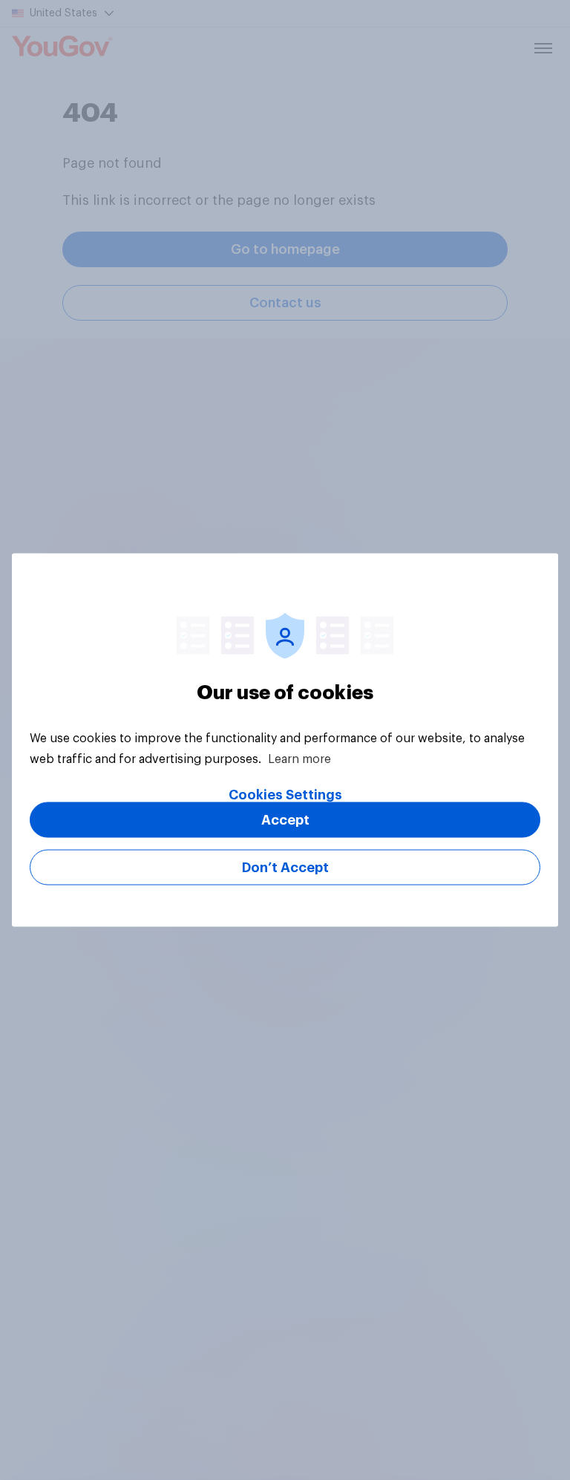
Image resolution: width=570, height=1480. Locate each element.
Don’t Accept (285, 867)
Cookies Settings (285, 795)
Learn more (299, 759)
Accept (285, 820)
